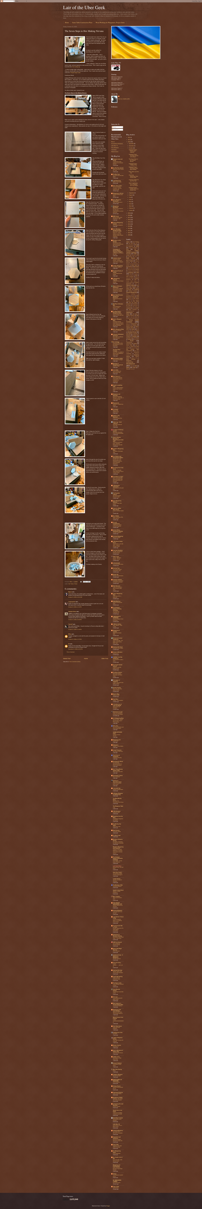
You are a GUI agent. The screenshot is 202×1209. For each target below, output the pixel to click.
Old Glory (135, 314)
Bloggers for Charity (130, 263)
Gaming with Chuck (118, 647)
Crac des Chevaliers (118, 550)
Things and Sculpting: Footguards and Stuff (117, 1113)
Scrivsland (115, 409)
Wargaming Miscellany (116, 207)
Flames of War (130, 285)
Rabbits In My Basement (116, 416)
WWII (127, 367)
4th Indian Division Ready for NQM (117, 496)
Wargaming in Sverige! (116, 631)
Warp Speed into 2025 (118, 771)
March (130, 206)
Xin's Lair (115, 997)
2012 (129, 228)
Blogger (108, 1205)
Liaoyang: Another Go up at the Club (134, 180)
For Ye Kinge (116, 342)
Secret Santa (115, 1187)
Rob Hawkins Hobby (118, 358)
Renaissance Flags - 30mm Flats (117, 1058)
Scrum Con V (116, 653)
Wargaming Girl (117, 739)
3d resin (131, 243)
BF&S (133, 259)
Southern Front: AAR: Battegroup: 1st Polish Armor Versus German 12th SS (117, 851)
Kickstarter (135, 303)
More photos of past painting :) (117, 1120)
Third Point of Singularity (116, 756)
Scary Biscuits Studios (116, 990)
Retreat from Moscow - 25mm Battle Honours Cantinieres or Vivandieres (118, 379)
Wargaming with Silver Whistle (117, 1010)
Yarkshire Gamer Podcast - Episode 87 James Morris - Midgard (118, 260)
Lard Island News (117, 866)
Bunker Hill (115, 574)
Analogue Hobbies (117, 579)
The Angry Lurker (117, 983)
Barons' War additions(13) (116, 411)
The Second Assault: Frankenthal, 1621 (117, 570)
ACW (137, 246)
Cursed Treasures (117, 750)
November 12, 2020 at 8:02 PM (75, 649)
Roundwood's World (118, 761)
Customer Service (129, 275)
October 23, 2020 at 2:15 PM (75, 607)
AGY (127, 249)
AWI (138, 255)
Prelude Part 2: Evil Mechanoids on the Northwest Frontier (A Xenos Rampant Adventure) (117, 461)
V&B (136, 345)
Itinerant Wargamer (117, 910)
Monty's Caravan (117, 1045)
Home (67, 22)
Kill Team (128, 305)
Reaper (127, 323)
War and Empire (135, 347)
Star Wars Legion (130, 337)
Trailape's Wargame (117, 1074)
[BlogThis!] (85, 582)
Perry (137, 315)
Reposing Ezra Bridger (118, 359)
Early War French (116, 1182)
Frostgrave (134, 286)
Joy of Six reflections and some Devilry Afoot (118, 728)
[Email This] (84, 582)
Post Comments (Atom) (75, 661)
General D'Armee (133, 291)
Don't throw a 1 (116, 376)
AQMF (135, 253)
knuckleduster (135, 305)
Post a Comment (70, 652)
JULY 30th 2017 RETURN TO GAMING (117, 1132)
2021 (129, 139)
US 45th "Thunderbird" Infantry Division (118, 552)
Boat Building (129, 266)
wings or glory (134, 357)
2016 (129, 219)
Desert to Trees (116, 366)
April (130, 203)
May (130, 201)
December (131, 143)
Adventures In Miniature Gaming (117, 935)
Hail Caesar (136, 298)
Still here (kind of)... (117, 958)
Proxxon (137, 318)
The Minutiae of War (118, 885)
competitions (130, 272)
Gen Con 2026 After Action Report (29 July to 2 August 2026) (118, 471)
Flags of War (116, 1186)
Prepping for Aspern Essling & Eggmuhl (117, 525)
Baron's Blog (116, 694)
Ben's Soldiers (116, 896)
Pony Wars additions (117, 267)
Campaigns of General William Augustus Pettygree (117, 250)
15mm (128, 242)
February (131, 208)
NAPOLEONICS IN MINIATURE (117, 1080)
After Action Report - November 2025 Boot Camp (117, 675)
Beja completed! (116, 776)
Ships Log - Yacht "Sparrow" (117, 422)
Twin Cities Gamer (117, 1026)
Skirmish (128, 335)
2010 (129, 232)
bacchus (130, 256)
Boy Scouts (137, 268)
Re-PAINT (115, 1033)
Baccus (113, 141)
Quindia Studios (117, 687)
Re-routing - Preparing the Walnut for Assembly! (118, 842)
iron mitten (115, 370)
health (130, 299)
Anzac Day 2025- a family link (117, 597)
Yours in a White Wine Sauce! (117, 509)
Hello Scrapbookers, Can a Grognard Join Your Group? (133, 184)
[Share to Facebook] (88, 582)
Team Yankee (136, 339)
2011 (129, 230)
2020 (129, 141)
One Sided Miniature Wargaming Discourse (118, 296)
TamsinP (70, 624)
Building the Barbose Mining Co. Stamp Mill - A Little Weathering (118, 398)
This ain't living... (117, 962)
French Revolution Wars (118, 564)
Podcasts (128, 318)
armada (128, 255)
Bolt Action (136, 266)
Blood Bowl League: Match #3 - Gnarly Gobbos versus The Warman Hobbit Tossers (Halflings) (118, 234)
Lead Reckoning (117, 180)
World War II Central (118, 1118)
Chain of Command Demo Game (117, 784)
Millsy (69, 634)
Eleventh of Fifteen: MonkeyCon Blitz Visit (117, 1140)
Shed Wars (115, 699)
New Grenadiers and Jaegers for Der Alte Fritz (118, 314)
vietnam (132, 346)
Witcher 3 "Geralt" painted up (116, 892)
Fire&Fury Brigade (129, 282)
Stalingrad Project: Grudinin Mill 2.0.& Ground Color (133, 189)
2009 (129, 235)
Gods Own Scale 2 (117, 872)
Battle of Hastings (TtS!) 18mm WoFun (118, 518)
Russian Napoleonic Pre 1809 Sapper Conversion (118, 929)
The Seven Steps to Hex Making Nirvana (133, 160)
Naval (127, 314)
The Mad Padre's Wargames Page (117, 312)
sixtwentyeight (116, 563)
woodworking (129, 362)
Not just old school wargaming (117, 638)
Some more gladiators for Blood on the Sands (118, 714)
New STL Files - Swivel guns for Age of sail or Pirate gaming (118, 721)
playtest (136, 316)
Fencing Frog (116, 568)
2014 (129, 224)
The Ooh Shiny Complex (116, 350)
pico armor (131, 316)
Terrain (75, 583)
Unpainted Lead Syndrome (117, 1137)
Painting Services (130, 315)
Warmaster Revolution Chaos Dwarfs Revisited (118, 433)
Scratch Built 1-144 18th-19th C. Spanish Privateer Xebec (118, 545)
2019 (129, 213)
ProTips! (132, 318)
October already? (116, 1106)
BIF (136, 259)
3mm (136, 243)
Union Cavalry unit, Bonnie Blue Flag (117, 372)
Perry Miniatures (115, 147)
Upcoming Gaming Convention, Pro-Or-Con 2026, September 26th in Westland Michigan (118, 323)
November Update (117, 831)
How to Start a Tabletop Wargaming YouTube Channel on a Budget (118, 290)
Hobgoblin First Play (117, 757)
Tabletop (130, 339)
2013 (129, 226)
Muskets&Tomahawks (130, 311)
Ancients (128, 253)
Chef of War (116, 1144)
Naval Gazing (116, 830)
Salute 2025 (115, 741)
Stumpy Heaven (117, 1086)
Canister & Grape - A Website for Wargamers (118, 956)
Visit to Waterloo (116, 1082)
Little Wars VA (116, 1124)
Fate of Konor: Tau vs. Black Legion (117, 1126)
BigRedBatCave (116, 601)
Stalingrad (134, 336)
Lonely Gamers (116, 878)
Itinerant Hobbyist (117, 1063)
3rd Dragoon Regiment (118, 225)
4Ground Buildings (129, 244)
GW (130, 298)
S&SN (136, 327)
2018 (129, 215)
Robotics (134, 325)
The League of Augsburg (116, 681)
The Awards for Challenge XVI (116, 612)
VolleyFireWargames (118, 1130)
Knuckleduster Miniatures (117, 143)
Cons (137, 272)
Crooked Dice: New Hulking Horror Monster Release (118, 163)
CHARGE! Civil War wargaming (117, 658)
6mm (136, 244)
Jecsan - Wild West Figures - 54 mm (117, 558)
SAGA (127, 329)
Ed (69, 643)
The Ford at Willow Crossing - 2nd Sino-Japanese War (117, 188)
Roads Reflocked (116, 1153)
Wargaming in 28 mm (118, 193)
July (130, 197)
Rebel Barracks (116, 586)
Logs (114, 807)
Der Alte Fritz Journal (118, 168)
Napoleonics (129, 312)
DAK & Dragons (130, 276)
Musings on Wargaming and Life (118, 364)
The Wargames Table (118, 806)
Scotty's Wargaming (118, 265)
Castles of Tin (116, 1056)
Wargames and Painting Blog (116, 1165)
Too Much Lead (116, 835)
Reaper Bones (134, 323)
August (131, 195)
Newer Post (66, 658)
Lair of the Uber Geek (84, 7)
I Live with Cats (116, 788)
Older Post (104, 658)
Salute (132, 330)
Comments (115, 129)
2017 (129, 217)
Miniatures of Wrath (117, 1097)
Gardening (136, 289)
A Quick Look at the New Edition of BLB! (118, 683)
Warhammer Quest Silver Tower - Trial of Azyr (118, 938)
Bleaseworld (116, 403)
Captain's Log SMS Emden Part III (117, 668)
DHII (136, 276)
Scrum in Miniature (117, 652)
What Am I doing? (116, 537)
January (131, 210)
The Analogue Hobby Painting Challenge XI (117, 874)
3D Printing (136, 242)
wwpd (134, 367)
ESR (135, 279)
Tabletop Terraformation (118, 789)
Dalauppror (115, 745)
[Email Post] (81, 581)
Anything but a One (117, 1032)
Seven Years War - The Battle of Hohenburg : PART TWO (118, 642)
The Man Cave (116, 174)
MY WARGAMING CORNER (117, 1181)
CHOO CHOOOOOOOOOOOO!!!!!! (118, 1021)
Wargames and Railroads (116, 395)
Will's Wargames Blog (118, 329)
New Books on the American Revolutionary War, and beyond (118, 244)
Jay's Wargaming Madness (117, 501)
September (131, 193)
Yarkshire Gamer (117, 258)
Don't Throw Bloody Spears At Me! (118, 770)
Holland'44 (128, 303)
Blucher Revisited (116, 1075)
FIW (136, 283)
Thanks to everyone (117, 330)
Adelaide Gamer (72, 611)
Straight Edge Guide (75, 72)
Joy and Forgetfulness (116, 523)
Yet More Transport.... (117, 532)
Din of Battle (116, 516)
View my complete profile (124, 98)
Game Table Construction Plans (82, 22)
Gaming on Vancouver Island (117, 781)
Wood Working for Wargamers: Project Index (110, 22)
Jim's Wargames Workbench (117, 200)
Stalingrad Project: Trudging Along (133, 164)
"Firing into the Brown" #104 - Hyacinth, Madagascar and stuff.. (118, 443)
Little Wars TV (114, 145)
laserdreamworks (129, 306)
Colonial (137, 269)
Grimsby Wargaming (118, 536)
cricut (130, 273)
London (135, 306)
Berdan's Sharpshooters (118, 575)
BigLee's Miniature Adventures (117, 287)
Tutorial (135, 343)
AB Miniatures (129, 246)
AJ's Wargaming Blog (118, 718)
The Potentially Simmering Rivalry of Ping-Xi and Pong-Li (117, 764)
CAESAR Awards (131, 269)
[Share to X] (87, 582)
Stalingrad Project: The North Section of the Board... (133, 155)
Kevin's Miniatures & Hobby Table (118, 1051)
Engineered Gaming (118, 1092)
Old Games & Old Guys (118, 751)
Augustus (133, 255)
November (131, 145)
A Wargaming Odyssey (116, 279)
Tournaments (129, 342)
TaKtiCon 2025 (116, 695)
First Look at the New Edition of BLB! (117, 689)
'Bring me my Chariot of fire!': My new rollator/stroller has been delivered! (118, 210)
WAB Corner (116, 216)
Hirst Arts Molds (133, 302)
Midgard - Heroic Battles (118, 746)
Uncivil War (129, 345)
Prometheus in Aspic (118, 476)
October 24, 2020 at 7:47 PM (75, 639)
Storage (137, 337)
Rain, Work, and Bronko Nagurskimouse (118, 337)
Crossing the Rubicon (117, 1005)
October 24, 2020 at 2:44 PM (75, 629)
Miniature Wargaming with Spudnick (118, 847)
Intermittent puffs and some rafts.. (117, 425)
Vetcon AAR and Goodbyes (116, 707)
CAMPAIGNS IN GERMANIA (116, 617)
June (130, 199)
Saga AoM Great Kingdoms (116, 1028)
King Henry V (116, 1046)
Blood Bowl (134, 265)
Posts (114, 127)
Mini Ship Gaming (117, 1069)
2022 (129, 137)
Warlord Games (114, 151)
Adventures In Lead (117, 711)
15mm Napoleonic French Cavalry (117, 307)
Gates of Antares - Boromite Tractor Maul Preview (117, 1169)
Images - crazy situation (118, 700)
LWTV (137, 308)
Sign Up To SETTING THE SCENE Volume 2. (118, 1013)
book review (130, 268)
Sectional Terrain (132, 332)
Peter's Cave (116, 556)
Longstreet (128, 308)
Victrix (127, 346)
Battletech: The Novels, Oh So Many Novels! (118, 1099)
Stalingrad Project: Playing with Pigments (133, 151)
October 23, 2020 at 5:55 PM (75, 619)
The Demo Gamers (117, 672)
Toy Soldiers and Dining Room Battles (118, 457)
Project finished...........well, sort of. (118, 965)
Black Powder (129, 261)
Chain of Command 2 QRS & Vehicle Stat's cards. (117, 588)
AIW (135, 249)
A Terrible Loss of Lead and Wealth (117, 705)
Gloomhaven (128, 295)
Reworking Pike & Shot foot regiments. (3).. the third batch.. (118, 344)
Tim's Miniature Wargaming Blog (117, 229)
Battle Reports (130, 258)
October (131, 148)
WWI (136, 366)
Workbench (130, 364)
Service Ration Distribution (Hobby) (118, 530)
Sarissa (137, 330)
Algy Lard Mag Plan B (117, 202)
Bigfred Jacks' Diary (117, 181)
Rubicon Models (130, 326)
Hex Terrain (71, 583)
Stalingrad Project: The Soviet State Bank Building (133, 168)
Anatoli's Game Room (118, 890)
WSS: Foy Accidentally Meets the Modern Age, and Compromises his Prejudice (118, 479)
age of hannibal (133, 247)
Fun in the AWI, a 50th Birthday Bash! (117, 1160)
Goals (134, 295)
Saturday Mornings (117, 970)
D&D (136, 275)
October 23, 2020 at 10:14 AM (75, 597)
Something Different (117, 886)
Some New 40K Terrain (118, 1052)
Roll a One (115, 725)
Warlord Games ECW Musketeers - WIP (117, 218)
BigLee (70, 591)
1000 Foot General (117, 942)
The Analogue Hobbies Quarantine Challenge (118, 858)
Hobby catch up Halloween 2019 (116, 978)
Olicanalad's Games (118, 775)
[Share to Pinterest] (90, 582)
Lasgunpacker (71, 601)
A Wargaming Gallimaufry (116, 486)
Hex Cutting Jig (76, 66)
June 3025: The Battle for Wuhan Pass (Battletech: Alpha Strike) (118, 353)
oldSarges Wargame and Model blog (118, 794)
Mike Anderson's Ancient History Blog (118, 1004)
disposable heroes (129, 278)
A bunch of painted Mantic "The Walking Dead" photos (117, 920)
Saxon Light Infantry (117, 1093)
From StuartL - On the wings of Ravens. (117, 861)
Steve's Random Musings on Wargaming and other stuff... (118, 439)
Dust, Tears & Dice (117, 185)
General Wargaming (131, 292)
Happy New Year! (116, 826)
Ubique (114, 1173)
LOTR (134, 308)
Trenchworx (114, 149)
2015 (129, 221)
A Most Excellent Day (117, 418)
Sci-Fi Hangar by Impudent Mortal (116, 944)
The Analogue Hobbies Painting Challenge (117, 609)
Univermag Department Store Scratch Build (133, 176)
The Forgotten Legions (116, 494)
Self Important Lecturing (131, 333)
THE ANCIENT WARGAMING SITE (117, 903)
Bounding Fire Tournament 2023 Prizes (118, 801)
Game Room (129, 288)
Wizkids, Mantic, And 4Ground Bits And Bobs (118, 972)
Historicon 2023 (116, 812)
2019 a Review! (116, 951)
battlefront (128, 259)
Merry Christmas (133, 309)
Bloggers (135, 262)
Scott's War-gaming (117, 976)
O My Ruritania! (116, 811)
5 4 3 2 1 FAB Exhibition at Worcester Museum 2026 (118, 389)
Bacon (136, 256)
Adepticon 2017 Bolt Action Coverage (117, 1146)
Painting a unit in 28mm (118, 648)
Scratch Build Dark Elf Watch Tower (117, 999)
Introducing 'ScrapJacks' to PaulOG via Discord (118, 581)
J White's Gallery (117, 624)
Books (114, 1070)
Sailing (132, 329)
